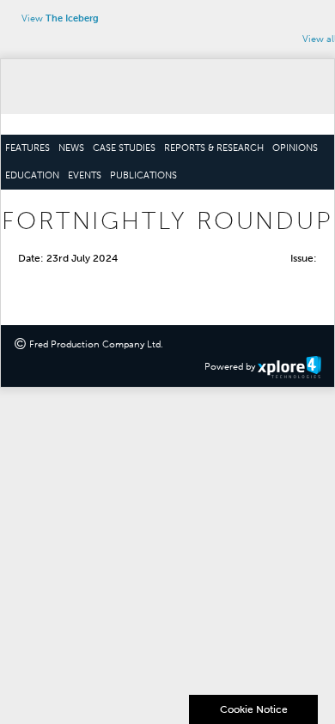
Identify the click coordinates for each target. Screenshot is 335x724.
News (71, 148)
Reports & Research (214, 148)
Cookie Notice (254, 709)
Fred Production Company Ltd (95, 344)
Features (27, 148)
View (60, 18)
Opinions (295, 148)
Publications (143, 176)
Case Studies (124, 148)
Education (32, 176)
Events (84, 176)
